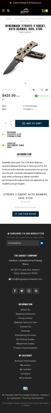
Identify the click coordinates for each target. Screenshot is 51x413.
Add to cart (34, 123)
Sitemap (25, 331)
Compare (25, 374)
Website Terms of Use (25, 322)
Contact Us (25, 327)
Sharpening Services (25, 335)
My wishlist (25, 369)
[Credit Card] (25, 388)
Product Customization (25, 348)
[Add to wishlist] (42, 90)
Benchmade (25, 32)
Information (24, 154)
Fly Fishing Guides (25, 339)
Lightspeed (15, 398)
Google (26, 405)
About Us (25, 310)
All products (25, 378)
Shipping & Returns (25, 314)
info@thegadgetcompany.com (26, 279)
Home (9, 19)
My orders (25, 365)
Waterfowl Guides (25, 344)
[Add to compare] (47, 90)
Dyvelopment (38, 398)
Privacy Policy (25, 318)
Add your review (27, 214)
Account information (25, 361)
